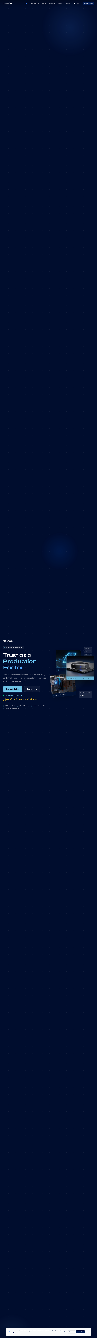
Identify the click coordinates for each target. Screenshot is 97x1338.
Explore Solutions (12, 689)
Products (34, 3)
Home (26, 3)
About (44, 3)
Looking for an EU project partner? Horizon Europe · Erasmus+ (21, 700)
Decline (71, 1332)
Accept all (80, 1332)
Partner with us (88, 3)
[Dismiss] (87, 1332)
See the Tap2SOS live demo (14, 695)
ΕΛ (78, 3)
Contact (67, 3)
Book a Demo (32, 689)
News (60, 3)
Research (52, 3)
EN (74, 3)
